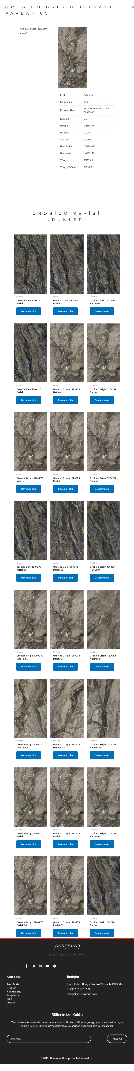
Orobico (51, 213)
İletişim (11, 1002)
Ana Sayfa (13, 984)
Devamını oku (28, 311)
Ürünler (11, 987)
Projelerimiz (14, 995)
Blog (9, 998)
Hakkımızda (14, 991)
